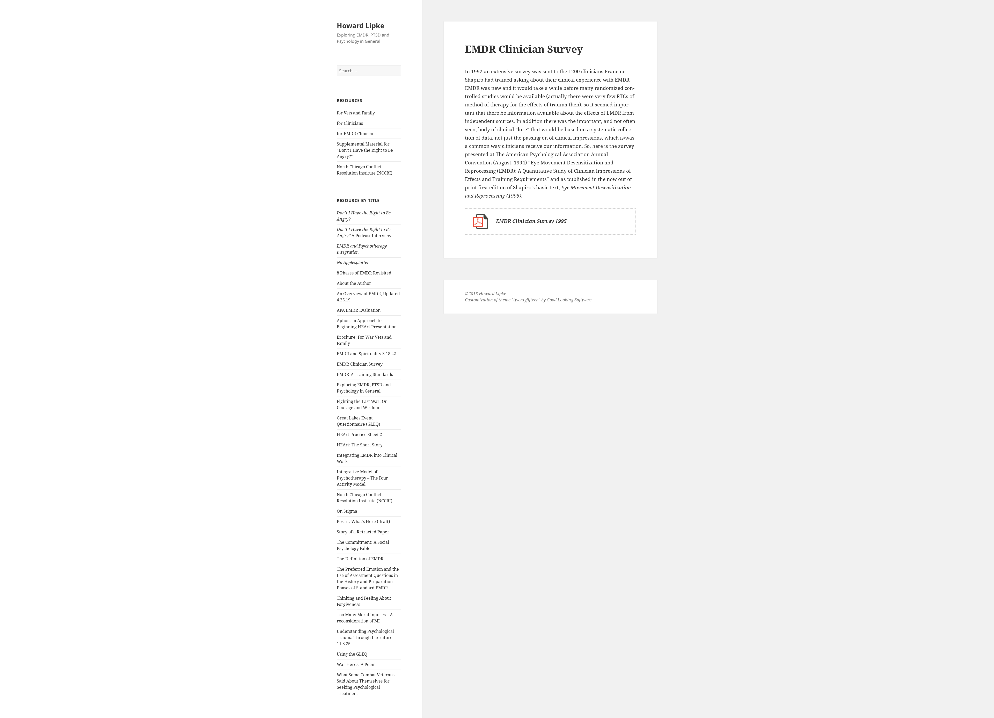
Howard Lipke (360, 25)
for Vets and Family (356, 113)
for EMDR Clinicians (356, 133)
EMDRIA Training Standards (365, 374)
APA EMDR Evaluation (359, 310)
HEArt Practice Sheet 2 (359, 434)
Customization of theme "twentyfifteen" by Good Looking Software (528, 300)
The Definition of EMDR (360, 559)
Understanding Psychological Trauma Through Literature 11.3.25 (365, 637)
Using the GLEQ (352, 654)
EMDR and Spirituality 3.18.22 (366, 354)
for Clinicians (350, 123)
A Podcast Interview (364, 232)
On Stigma (347, 511)
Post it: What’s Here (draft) (363, 521)
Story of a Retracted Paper (363, 532)
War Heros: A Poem (356, 664)
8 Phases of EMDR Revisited (364, 273)
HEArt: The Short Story (360, 445)
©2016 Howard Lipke (485, 293)
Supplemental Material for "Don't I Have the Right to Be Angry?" (365, 150)
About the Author (354, 283)
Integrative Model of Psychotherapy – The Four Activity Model (362, 478)
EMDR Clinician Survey (360, 364)
